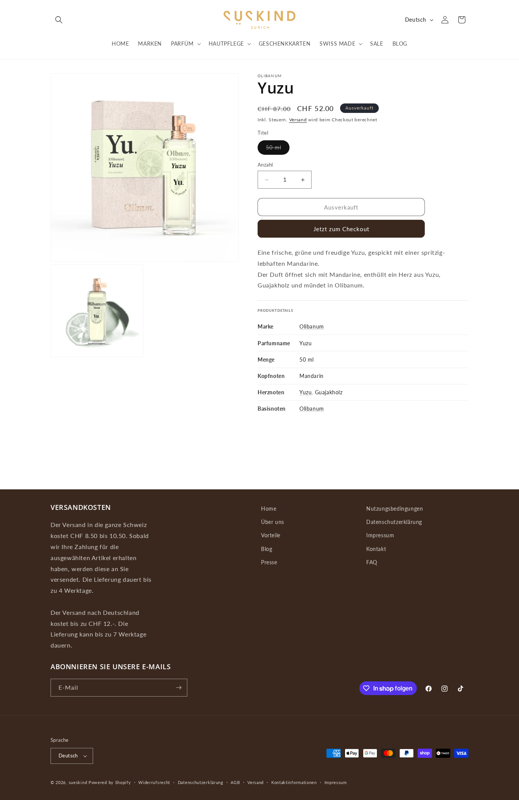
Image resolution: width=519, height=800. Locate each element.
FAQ (371, 562)
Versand (298, 119)
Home (268, 508)
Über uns (272, 522)
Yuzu (305, 392)
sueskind (78, 782)
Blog (266, 549)
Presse (269, 562)
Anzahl (265, 165)
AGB (235, 782)
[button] (59, 19)
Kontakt (376, 549)
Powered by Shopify (110, 782)
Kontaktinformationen (294, 782)
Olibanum (311, 326)
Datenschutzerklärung (394, 522)
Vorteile (270, 535)
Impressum (380, 535)
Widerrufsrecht (154, 782)
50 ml (278, 149)
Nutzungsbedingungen (394, 508)
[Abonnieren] (178, 688)
